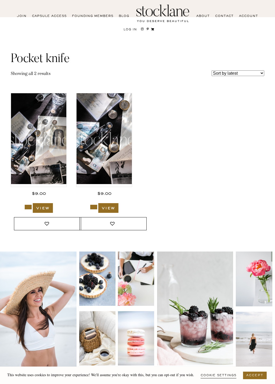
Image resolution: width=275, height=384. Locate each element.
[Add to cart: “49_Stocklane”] (93, 207)
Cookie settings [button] (218, 375)
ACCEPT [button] (254, 375)
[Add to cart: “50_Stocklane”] (28, 207)
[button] (47, 223)
